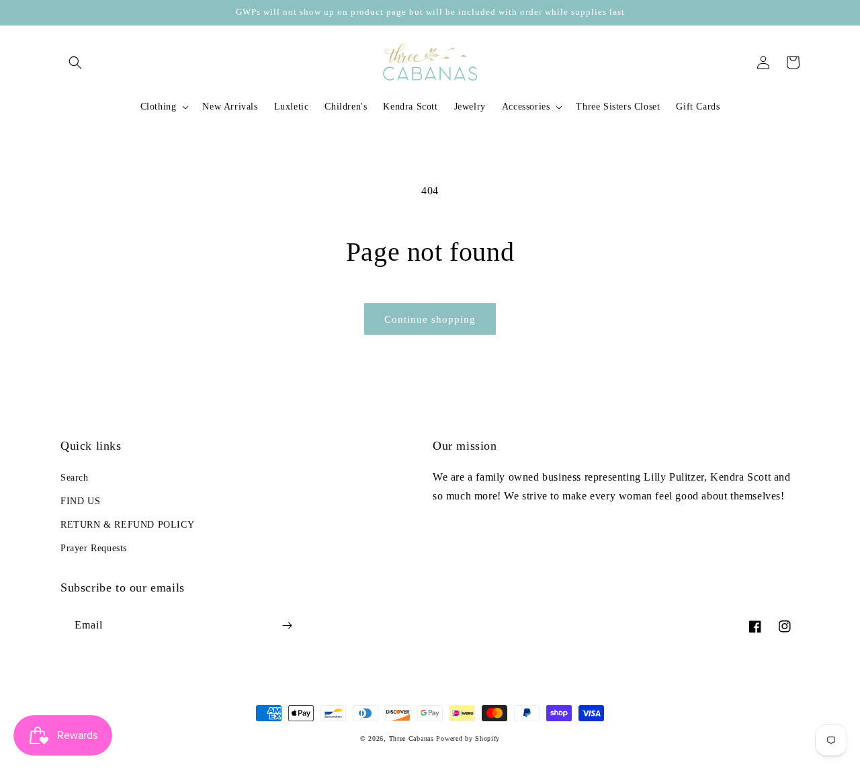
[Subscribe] (287, 625)
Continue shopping (430, 319)
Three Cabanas (411, 738)
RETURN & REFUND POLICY (127, 525)
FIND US (80, 501)
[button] (75, 62)
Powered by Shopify (468, 738)
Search (74, 478)
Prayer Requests (93, 548)
